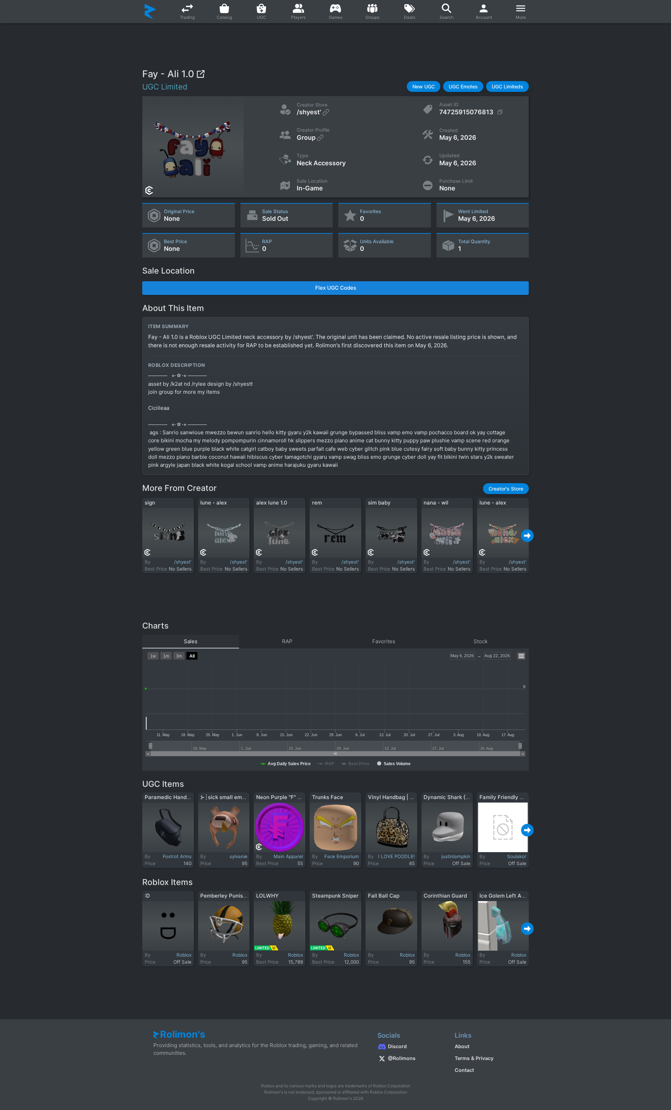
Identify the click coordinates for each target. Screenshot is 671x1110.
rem (317, 502)
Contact (464, 1070)
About (462, 1046)
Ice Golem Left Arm (503, 895)
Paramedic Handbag (170, 797)
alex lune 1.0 (271, 502)
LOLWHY (267, 895)
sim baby (379, 502)
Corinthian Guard (445, 895)
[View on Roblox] (200, 74)
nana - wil (436, 502)
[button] (423, 86)
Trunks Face (327, 797)
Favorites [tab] (383, 641)
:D (147, 895)
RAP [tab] (287, 641)
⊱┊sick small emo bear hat (234, 797)
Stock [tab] (481, 641)
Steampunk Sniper (335, 895)
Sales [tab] (190, 641)
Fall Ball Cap (383, 895)
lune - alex (213, 502)
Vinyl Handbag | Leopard (399, 797)
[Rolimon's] (150, 11)
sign (150, 502)
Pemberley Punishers (227, 895)
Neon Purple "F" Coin (282, 797)
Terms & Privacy (474, 1058)
